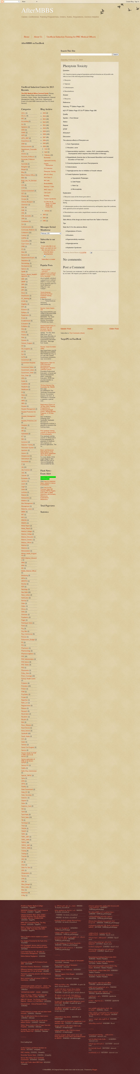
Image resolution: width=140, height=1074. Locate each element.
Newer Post (66, 329)
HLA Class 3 (48, 177)
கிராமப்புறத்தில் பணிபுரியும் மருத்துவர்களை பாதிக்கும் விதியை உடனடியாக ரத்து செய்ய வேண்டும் (48, 273)
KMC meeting (25, 1052)
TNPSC (23, 842)
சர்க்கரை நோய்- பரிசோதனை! (97, 937)
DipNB (23, 271)
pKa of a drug (48, 174)
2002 (44, 217)
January (47, 211)
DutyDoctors (25, 295)
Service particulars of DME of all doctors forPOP (28, 760)
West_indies (25, 887)
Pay (22, 628)
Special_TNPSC (26, 775)
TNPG (23, 834)
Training (23, 851)
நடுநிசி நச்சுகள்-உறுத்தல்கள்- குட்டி (99, 987)
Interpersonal (25, 456)
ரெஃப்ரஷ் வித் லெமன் (95, 1048)
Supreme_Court (26, 806)
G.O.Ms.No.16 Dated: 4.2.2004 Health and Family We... (50, 204)
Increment (24, 442)
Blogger (94, 1069)
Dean (23, 252)
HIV (22, 398)
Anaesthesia (25, 141)
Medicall (24, 545)
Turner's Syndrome (50, 199)
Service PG (25, 765)
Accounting (24, 121)
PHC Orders (25, 665)
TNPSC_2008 (25, 848)
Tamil (23, 812)
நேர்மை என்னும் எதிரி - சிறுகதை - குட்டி (100, 991)
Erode (23, 318)
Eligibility (24, 304)
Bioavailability (48, 183)
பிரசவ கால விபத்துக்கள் (62, 928)
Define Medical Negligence (29, 956)
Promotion (24, 686)
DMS (22, 284)
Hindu (23, 395)
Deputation (24, 260)
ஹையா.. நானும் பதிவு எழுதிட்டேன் (99, 1019)
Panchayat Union (26, 623)
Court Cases (25, 244)
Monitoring (24, 575)
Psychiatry (24, 694)
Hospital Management (28, 409)
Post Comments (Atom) (77, 333)
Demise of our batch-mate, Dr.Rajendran (101, 961)
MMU (23, 562)
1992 (44, 221)
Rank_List (24, 703)
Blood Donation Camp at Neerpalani (66, 965)
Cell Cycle (47, 192)
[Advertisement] (61, 26)
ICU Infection (48, 168)
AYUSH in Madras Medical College (32, 906)
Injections (24, 450)
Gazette (23, 340)
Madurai (23, 495)
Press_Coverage (26, 676)
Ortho (23, 612)
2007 (44, 137)
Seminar (24, 744)
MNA (22, 565)
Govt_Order (25, 375)
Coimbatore (25, 221)
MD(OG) (24, 523)
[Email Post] (90, 252)
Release (23, 708)
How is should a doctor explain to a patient (34, 936)
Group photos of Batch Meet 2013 (99, 970)
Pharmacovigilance (27, 654)
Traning (23, 853)
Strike (23, 803)
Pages (23, 620)
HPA (22, 428)
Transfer (24, 856)
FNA (22, 337)
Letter (23, 489)
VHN (22, 879)
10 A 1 (23, 113)
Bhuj (22, 172)
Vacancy (24, 876)
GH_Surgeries (25, 349)
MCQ (23, 517)
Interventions (25, 459)
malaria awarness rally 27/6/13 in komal (67, 1030)
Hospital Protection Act (28, 412)
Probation (24, 683)
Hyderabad (24, 434)
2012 (44, 122)
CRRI (23, 246)
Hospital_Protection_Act (29, 421)
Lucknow (24, 492)
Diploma (23, 269)
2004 (44, 146)
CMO (23, 218)
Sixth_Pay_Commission (29, 771)
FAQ (22, 329)
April (46, 152)
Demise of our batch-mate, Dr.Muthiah (101, 975)
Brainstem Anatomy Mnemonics (31, 966)
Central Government (27, 191)
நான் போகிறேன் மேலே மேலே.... (98, 1039)
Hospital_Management (28, 416)
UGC (22, 859)
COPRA (23, 238)
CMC (22, 207)
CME (22, 210)
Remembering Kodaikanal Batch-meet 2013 (102, 957)
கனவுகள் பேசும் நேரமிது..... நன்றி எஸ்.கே (101, 1034)
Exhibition (24, 326)
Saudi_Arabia (25, 736)
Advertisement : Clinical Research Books (34, 1004)
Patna (23, 626)
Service (23, 750)
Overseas (24, 614)
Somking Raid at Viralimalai (63, 969)
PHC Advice (25, 662)
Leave (23, 484)
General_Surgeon (26, 343)
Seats (23, 742)
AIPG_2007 (25, 138)
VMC (22, 881)
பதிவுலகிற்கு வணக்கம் (95, 1023)
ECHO (23, 301)
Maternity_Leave (26, 509)
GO (22, 351)
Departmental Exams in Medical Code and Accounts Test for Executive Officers (47, 328)
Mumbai (23, 584)
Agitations (24, 127)
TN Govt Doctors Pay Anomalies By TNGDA (47, 386)
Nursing (23, 600)
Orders (23, 606)
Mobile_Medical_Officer (28, 571)
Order (23, 603)
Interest (23, 453)
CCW (23, 188)
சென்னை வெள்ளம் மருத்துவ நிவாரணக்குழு (68, 920)
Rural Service (25, 728)
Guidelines (24, 384)
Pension (23, 637)
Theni (23, 826)
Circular (23, 199)
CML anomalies (26, 216)
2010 (44, 128)
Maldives (24, 500)
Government (25, 360)
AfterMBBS (37, 10)
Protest (23, 689)
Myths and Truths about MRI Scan (32, 1062)
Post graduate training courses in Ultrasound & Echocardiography (48, 432)
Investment (24, 461)
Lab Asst (24, 481)
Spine (23, 778)
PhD (22, 667)
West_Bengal (25, 884)
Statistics (24, 798)
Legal (23, 487)
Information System (27, 447)
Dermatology (25, 263)
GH (22, 346)
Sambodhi (24, 733)
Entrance (24, 309)
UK (22, 862)
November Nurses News (28, 1055)
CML (22, 213)
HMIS (23, 400)
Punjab (23, 697)
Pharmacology (25, 651)
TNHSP (23, 831)
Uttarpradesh (25, 873)
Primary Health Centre (28, 679)
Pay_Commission (26, 634)
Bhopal (23, 169)
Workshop (24, 893)
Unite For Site (25, 867)
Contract (24, 235)
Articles (23, 154)
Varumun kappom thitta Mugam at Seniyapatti (69, 960)
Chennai (23, 196)
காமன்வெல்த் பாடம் (94, 1052)
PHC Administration (27, 659)
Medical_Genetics (27, 540)
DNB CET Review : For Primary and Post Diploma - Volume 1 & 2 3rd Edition (34, 1000)
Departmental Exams (28, 258)
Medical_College (26, 534)
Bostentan (47, 157)
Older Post (114, 329)
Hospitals (24, 425)
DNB (22, 287)
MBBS (23, 512)
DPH (22, 290)
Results (23, 719)
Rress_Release (26, 725)
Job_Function (25, 470)
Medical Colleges (26, 531)
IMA (22, 439)
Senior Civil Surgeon (27, 747)
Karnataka (24, 478)
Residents (24, 717)
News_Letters (25, 595)
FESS (23, 332)
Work (23, 890)
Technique (24, 823)
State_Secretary (26, 795)
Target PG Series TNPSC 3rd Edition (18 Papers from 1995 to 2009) (34, 996)
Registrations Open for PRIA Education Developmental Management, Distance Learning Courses (47, 366)
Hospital (23, 406)
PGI (22, 645)
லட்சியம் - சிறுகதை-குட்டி (96, 1000)
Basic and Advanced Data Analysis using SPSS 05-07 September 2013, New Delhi (48, 452)
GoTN (23, 357)
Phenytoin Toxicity (50, 171)
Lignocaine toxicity (50, 160)
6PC (22, 118)
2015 (44, 113)
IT (22, 464)
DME (22, 279)
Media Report (25, 526)
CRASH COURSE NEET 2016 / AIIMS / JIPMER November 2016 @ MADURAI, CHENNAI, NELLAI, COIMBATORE (33, 916)
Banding (46, 196)
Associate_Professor (28, 159)
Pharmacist (25, 648)
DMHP (23, 282)
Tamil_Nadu (25, 817)
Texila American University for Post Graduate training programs (46, 294)
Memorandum (25, 551)
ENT (22, 307)
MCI (22, 514)
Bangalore (24, 167)
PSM (22, 691)
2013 (44, 119)
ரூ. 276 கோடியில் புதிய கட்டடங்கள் (65, 906)
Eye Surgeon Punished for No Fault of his (34, 941)
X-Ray (23, 895)
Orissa (23, 609)
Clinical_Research (27, 202)
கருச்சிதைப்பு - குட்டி (95, 996)
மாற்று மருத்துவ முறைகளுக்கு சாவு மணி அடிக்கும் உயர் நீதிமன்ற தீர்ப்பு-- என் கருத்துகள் (103, 1013)
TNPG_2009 (25, 840)
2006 (44, 140)
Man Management (27, 503)
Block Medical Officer (28, 175)
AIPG (23, 135)
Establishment (25, 321)
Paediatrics (24, 617)
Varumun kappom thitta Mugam (64, 974)
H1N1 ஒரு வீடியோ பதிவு (62, 984)
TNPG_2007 (25, 837)
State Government (27, 789)
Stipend (23, 800)
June (46, 149)
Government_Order (27, 373)
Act (22, 124)
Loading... (24, 1037)
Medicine (24, 548)
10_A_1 (23, 116)
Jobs (22, 473)
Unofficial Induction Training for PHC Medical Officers (71, 36)
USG (22, 870)
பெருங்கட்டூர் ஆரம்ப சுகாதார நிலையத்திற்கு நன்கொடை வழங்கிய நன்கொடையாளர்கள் (67, 989)
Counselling (25, 241)
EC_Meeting (25, 298)
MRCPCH (24, 581)
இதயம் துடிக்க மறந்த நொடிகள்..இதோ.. (100, 982)
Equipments (25, 315)
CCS (22, 185)
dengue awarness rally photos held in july (68, 1026)
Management (25, 506)
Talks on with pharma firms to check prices (34, 1016)
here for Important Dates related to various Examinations (48, 483)
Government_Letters (27, 370)
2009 (44, 131)
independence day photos (63, 1017)
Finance (23, 335)
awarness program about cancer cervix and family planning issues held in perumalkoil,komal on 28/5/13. (70, 1036)
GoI (22, 354)
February (47, 155)
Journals (24, 475)
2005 (44, 143)
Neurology (24, 589)
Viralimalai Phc (59, 978)
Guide (23, 381)
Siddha (23, 768)
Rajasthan (24, 700)
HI (22, 392)
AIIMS (23, 132)
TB (22, 820)
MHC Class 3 (48, 189)
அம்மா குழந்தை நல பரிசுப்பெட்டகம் (65, 910)
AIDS (23, 130)
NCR (22, 586)
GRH (22, 378)
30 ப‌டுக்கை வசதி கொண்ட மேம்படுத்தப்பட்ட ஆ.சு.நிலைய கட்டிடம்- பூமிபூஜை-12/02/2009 (68, 996)
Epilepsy (24, 312)
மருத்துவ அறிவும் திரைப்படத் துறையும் (66, 932)
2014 (44, 116)
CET (22, 193)
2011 (44, 125)
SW (22, 809)
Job (22, 467)
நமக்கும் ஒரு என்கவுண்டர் (96, 1043)
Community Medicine (28, 230)
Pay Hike (24, 631)
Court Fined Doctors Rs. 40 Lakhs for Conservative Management (32, 952)
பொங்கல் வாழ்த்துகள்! (95, 946)
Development (25, 266)
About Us (38, 36)
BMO (23, 178)
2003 (44, 214)
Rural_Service (25, 731)
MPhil (23, 578)
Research (24, 711)
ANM (22, 144)
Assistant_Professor (27, 156)
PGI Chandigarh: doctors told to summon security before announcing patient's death (34, 946)
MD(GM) (24, 520)
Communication (26, 227)
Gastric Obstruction (48, 164)
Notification (24, 598)
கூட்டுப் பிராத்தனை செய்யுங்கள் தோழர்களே (68, 943)
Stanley (23, 786)
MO (22, 568)
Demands (24, 255)
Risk (22, 722)
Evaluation (24, 323)
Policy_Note (25, 673)
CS (22, 249)
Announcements (26, 146)
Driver (23, 293)
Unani (23, 865)
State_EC (24, 792)
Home (26, 36)
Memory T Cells (49, 186)
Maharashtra (25, 498)
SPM (22, 781)
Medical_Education (27, 537)
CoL (22, 224)
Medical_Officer (26, 542)
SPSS (23, 784)
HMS (22, 403)
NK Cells (47, 180)
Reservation (25, 714)
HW (22, 431)
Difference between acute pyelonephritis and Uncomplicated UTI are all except (35, 970)
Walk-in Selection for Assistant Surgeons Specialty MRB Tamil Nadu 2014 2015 (34, 928)
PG (22, 642)
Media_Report (25, 528)
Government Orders (27, 367)
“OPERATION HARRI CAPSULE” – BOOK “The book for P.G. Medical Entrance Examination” (36, 987)
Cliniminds (24, 205)
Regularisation (25, 705)
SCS (22, 739)
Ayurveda (24, 164)
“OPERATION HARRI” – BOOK (31, 992)
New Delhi (24, 592)
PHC (22, 656)
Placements (25, 670)
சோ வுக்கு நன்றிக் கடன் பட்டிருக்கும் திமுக (101, 912)
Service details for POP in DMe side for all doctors (28, 754)
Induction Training (27, 445)
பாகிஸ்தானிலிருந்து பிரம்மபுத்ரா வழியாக (100, 916)
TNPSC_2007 (25, 845)
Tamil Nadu (24, 814)
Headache (24, 387)
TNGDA (23, 828)
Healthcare (24, 389)
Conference (25, 232)
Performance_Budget (28, 639)
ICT (22, 436)
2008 (44, 134)
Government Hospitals (28, 363)
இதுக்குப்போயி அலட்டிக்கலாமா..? (65, 947)
